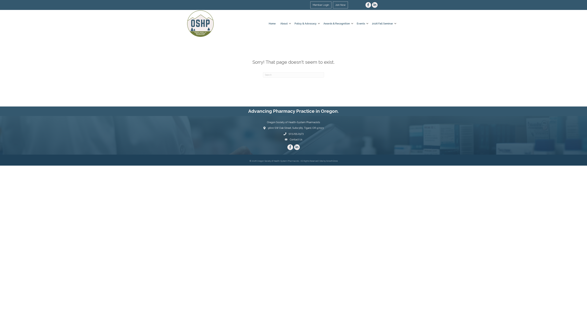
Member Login (321, 5)
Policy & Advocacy (306, 23)
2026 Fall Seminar (382, 23)
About (284, 23)
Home (272, 23)
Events (361, 23)
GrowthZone (332, 161)
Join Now (340, 5)
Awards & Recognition (336, 23)
